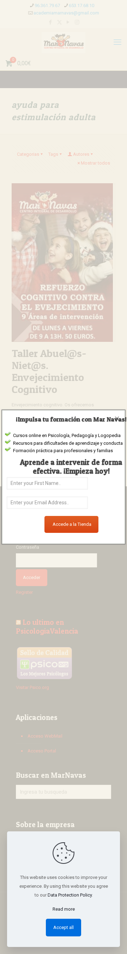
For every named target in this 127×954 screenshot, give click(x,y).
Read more (64, 909)
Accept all (63, 927)
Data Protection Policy (70, 895)
